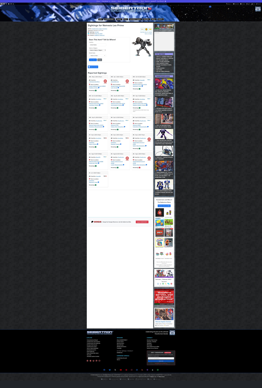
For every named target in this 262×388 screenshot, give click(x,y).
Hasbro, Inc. (153, 376)
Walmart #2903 (137, 125)
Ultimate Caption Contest (163, 322)
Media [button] (153, 19)
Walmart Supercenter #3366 (96, 161)
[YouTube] (121, 370)
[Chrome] (87, 361)
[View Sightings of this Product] (150, 29)
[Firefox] (93, 361)
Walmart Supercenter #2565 (140, 103)
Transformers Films (92, 346)
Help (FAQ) (159, 69)
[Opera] (99, 361)
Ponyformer (99, 120)
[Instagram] (131, 370)
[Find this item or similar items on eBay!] (142, 29)
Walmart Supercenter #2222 (96, 125)
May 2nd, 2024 (98, 33)
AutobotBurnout (115, 81)
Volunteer (149, 343)
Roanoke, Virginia (115, 144)
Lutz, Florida (114, 87)
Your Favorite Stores (162, 63)
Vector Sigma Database (163, 71)
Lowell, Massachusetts (117, 164)
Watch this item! (94, 66)
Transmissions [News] (92, 340)
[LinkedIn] (137, 370)
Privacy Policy (120, 341)
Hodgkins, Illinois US (99, 35)
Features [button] (146, 19)
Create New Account (122, 358)
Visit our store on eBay (164, 205)
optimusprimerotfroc (94, 81)
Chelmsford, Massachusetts (140, 126)
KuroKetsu (98, 99)
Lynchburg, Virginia (94, 105)
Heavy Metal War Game (92, 353)
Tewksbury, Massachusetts (95, 126)
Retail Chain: (92, 53)
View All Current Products (164, 56)
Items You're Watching (162, 61)
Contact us (119, 352)
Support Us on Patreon (152, 348)
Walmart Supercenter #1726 (118, 103)
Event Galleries (90, 351)
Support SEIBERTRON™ (142, 222)
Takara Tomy (162, 376)
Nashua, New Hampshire (139, 164)
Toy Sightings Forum (162, 60)
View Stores (93, 59)
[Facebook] (104, 370)
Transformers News (163, 76)
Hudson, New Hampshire (117, 126)
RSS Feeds (149, 344)
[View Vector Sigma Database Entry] (146, 29)
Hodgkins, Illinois (93, 87)
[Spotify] (158, 370)
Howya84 (142, 80)
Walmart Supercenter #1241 (140, 84)
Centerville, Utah (93, 163)
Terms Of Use (120, 344)
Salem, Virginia (93, 144)
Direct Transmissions (161, 352)
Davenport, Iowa (137, 86)
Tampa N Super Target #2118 (118, 86)
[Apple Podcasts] (152, 370)
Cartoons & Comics (91, 349)
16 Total (97, 32)
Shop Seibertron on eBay (153, 346)
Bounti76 (98, 157)
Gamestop (91, 180)
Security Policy (120, 343)
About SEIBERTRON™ (122, 340)
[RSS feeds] (142, 370)
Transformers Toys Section (93, 341)
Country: (91, 42)
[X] (115, 370)
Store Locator (160, 68)
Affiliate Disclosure (121, 346)
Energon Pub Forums (92, 344)
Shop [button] (100, 19)
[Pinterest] (126, 370)
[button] (229, 4)
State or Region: (93, 48)
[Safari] (90, 361)
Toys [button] (125, 19)
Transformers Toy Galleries (93, 343)
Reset (99, 59)
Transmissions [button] (109, 19)
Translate (119, 348)
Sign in (118, 359)
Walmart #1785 (114, 125)
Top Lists (89, 354)
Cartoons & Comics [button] (135, 19)
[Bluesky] (110, 370)
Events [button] (160, 19)
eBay (170, 29)
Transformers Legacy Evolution (99, 28)
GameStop (91, 142)
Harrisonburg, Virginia (116, 105)
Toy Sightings (160, 54)
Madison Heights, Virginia (139, 105)
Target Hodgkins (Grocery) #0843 (97, 86)
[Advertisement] (79, 43)
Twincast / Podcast (151, 341)
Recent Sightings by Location (164, 58)
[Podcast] (147, 370)
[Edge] (96, 361)
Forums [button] (119, 19)
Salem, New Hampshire (139, 145)
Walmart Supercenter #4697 (96, 103)
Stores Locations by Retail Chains (164, 65)
